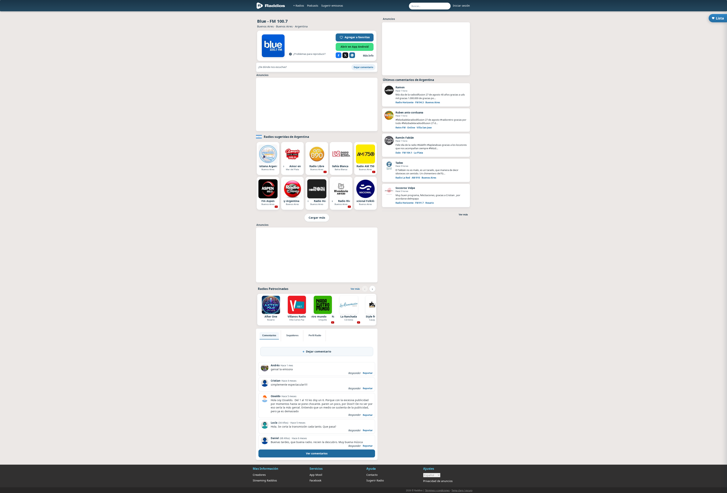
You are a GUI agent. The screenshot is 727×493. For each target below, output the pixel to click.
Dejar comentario (363, 67)
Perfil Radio (315, 335)
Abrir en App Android (355, 46)
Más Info (368, 55)
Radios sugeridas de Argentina (286, 137)
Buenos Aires (265, 26)
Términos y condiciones (437, 490)
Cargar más (317, 217)
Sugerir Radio (375, 480)
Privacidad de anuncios (438, 481)
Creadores (259, 475)
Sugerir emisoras (332, 5)
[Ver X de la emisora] (345, 55)
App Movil (316, 475)
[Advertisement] (235, 70)
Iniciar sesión (461, 5)
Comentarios (269, 335)
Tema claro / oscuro (462, 490)
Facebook (315, 480)
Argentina (301, 26)
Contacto (372, 475)
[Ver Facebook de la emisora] (338, 55)
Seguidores (292, 335)
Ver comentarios (317, 453)
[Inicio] (271, 5)
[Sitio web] (352, 55)
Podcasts (312, 5)
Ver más (355, 288)
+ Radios (298, 5)
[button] (355, 37)
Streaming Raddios (265, 480)
